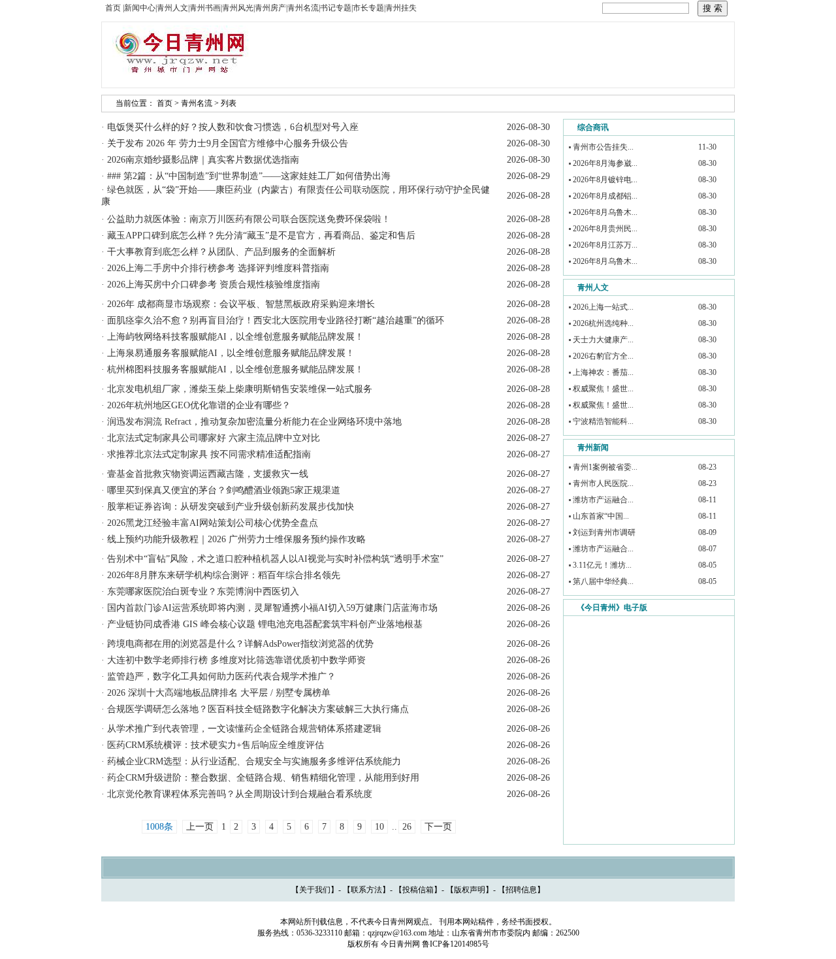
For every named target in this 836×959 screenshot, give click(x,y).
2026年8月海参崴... (605, 163)
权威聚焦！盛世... (603, 388)
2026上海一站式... (603, 307)
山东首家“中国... (601, 516)
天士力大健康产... (603, 339)
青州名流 (196, 103)
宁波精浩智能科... (603, 421)
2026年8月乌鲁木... (605, 212)
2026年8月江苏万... (605, 245)
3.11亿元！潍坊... (602, 565)
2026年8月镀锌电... (605, 179)
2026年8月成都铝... (605, 196)
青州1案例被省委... (605, 467)
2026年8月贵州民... (605, 228)
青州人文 (593, 287)
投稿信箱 (418, 889)
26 (406, 827)
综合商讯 (593, 127)
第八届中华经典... (603, 581)
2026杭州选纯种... (603, 323)
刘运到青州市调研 (604, 532)
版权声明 (469, 889)
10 (379, 827)
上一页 (200, 827)
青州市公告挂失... (603, 147)
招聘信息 (521, 889)
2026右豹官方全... (603, 356)
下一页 (438, 827)
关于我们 (314, 889)
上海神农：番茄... (603, 372)
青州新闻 (593, 447)
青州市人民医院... (603, 483)
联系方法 (366, 889)
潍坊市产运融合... (603, 499)
